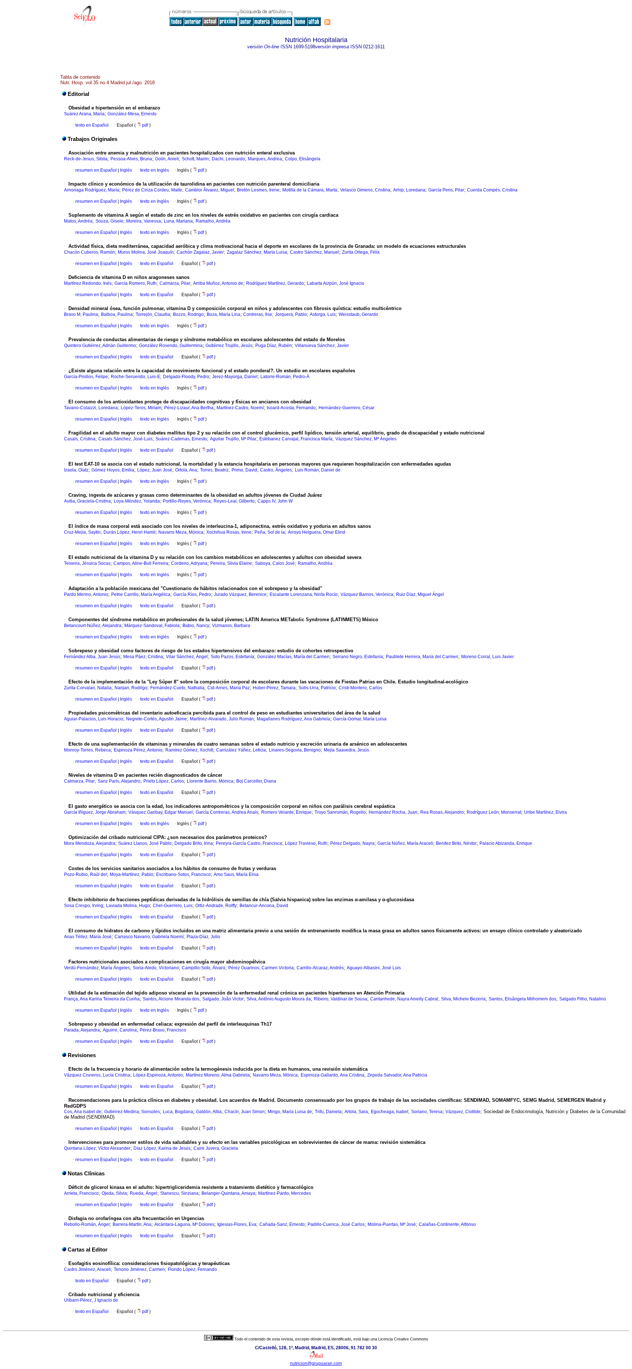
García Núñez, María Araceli (405, 843)
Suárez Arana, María (84, 113)
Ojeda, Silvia (114, 1193)
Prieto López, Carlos (163, 781)
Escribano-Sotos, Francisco (183, 874)
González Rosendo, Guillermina (171, 345)
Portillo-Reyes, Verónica (187, 501)
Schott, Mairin (195, 158)
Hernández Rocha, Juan (393, 812)
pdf (145, 125)
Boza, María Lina (223, 314)
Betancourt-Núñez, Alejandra (92, 625)
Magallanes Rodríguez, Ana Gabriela (293, 718)
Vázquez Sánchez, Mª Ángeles (365, 438)
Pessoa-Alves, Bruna (131, 158)
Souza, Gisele (109, 221)
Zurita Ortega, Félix (361, 252)
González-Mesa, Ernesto (132, 113)
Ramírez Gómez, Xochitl (189, 750)
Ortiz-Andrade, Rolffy (216, 905)
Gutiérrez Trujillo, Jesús (229, 345)
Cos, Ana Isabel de (82, 1111)
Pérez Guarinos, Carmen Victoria (261, 967)
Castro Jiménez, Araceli (87, 1269)
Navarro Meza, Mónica (180, 532)
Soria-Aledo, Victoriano (156, 967)
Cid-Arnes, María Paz (228, 687)
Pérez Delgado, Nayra (352, 843)
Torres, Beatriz (214, 470)
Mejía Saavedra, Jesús (346, 750)
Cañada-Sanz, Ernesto (282, 1224)
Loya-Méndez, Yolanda (137, 501)
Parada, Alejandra (82, 1030)
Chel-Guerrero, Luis (172, 905)
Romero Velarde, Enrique (286, 812)
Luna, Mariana (178, 221)
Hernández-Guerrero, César (347, 407)
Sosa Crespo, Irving (83, 905)
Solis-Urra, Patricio (317, 687)
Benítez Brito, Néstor (456, 843)
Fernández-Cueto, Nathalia (177, 687)
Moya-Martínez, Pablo (131, 874)
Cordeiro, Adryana (189, 563)
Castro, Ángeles (276, 470)
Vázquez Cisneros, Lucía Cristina (97, 1075)
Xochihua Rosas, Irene (229, 532)
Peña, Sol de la (270, 532)
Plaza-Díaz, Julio (203, 936)
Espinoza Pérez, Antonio (138, 750)
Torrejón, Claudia (153, 314)
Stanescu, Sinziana (179, 1193)
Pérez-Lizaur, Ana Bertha (189, 407)
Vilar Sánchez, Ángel (187, 656)
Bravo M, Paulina (81, 314)
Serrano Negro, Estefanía (357, 656)
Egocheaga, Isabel (389, 1111)
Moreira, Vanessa (143, 221)
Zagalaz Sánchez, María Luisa (257, 252)
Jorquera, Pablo (291, 314)
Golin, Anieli (167, 158)
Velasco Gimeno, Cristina (365, 190)
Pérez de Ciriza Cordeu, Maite (152, 190)
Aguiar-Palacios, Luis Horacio (93, 718)
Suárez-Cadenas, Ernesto (181, 438)
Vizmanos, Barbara (231, 625)
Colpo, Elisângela (302, 158)
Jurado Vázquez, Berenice (240, 594)
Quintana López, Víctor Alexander (97, 1148)
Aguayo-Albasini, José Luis (374, 967)
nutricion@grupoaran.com (316, 1363)
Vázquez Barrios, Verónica (367, 594)
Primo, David (244, 470)
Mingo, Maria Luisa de (290, 1111)
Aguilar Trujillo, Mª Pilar (233, 438)
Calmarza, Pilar (174, 283)
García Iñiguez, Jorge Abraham (94, 812)
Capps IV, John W (275, 501)
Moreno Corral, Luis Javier (487, 656)
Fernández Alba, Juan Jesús (92, 656)
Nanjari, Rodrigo (130, 687)
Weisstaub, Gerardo (358, 314)
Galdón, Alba (209, 1111)
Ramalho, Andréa (213, 221)
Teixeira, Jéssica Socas (87, 563)
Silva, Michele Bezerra (463, 998)
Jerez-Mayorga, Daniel (234, 376)
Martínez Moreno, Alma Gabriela (218, 1075)
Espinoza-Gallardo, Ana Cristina (332, 1075)
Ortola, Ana (186, 470)
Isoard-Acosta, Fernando (291, 407)
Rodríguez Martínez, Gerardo (275, 283)
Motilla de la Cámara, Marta (309, 190)
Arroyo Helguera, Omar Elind (316, 532)
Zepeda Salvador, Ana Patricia (397, 1075)
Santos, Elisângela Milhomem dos (522, 998)
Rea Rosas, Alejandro (442, 812)
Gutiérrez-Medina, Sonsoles (132, 1111)
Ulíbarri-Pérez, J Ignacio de (91, 1300)
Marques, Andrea (265, 158)
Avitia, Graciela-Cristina (87, 501)
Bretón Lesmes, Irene (258, 190)
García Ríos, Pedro (192, 594)
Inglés (125, 170)
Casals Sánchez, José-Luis (125, 438)
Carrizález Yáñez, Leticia (241, 750)
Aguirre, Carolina (120, 1030)
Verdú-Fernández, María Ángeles (97, 967)
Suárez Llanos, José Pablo (145, 843)
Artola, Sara (356, 1111)
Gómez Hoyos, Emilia (112, 470)
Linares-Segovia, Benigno (295, 750)
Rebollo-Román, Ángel (87, 1224)
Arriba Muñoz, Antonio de (218, 283)
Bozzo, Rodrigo (188, 314)
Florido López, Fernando (192, 1269)
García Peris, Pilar (446, 190)
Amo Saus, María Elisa (236, 874)
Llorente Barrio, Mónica (210, 781)
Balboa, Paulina (117, 314)
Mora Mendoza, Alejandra (89, 843)
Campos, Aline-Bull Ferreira (140, 563)
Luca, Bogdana (178, 1111)
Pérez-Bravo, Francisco (163, 1030)
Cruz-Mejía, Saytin (82, 532)
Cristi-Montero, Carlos (360, 687)
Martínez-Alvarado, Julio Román (222, 718)
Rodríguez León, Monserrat (494, 812)
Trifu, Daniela (328, 1111)
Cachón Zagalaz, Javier (200, 252)
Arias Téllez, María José (88, 936)
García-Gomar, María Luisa (360, 718)
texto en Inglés (154, 170)
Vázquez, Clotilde (463, 1111)
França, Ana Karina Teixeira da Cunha (102, 998)
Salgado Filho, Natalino (582, 998)
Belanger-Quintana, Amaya (228, 1193)
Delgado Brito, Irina (193, 843)
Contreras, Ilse (257, 314)
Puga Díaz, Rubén (273, 345)
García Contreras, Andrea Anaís (227, 812)
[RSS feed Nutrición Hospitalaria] (327, 22)
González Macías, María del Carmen (293, 656)
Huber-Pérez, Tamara (274, 687)
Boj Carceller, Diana (256, 781)
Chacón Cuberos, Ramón (89, 252)
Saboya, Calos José (275, 563)
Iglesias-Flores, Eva (236, 1224)
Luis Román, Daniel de (318, 470)
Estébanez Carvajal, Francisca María (295, 438)
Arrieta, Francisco (81, 1193)
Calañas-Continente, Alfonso (447, 1224)
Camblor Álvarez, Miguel (209, 190)
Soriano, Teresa (427, 1111)
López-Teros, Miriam (141, 407)
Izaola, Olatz (76, 470)
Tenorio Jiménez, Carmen (139, 1269)
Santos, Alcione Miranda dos (171, 998)
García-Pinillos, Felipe (86, 376)
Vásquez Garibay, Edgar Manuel (160, 812)
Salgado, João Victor (223, 998)
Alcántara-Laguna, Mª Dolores (184, 1224)
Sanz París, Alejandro (119, 781)
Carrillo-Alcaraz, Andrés (320, 967)
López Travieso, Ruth (306, 843)
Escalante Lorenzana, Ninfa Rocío (304, 594)
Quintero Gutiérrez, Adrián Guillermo (100, 345)
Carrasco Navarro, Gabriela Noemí (149, 936)
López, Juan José (154, 470)
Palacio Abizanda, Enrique (505, 843)
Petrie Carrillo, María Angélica (140, 594)
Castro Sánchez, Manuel (314, 252)
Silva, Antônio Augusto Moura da (279, 998)
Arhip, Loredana (409, 190)
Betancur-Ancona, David (264, 905)
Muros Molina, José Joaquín (146, 252)
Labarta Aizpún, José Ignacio (335, 283)
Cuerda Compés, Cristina (492, 190)
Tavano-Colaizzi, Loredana (91, 407)
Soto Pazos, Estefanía (232, 656)
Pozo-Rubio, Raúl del (85, 874)
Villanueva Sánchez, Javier (322, 345)
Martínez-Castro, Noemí (240, 407)
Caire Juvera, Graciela (215, 1148)
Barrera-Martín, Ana (132, 1224)
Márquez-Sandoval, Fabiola (152, 625)
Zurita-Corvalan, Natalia (88, 687)
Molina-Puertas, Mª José (392, 1224)
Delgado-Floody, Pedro (186, 376)
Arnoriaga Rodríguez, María (91, 190)
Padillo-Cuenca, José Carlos (336, 1224)
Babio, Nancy (196, 625)
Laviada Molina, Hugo (128, 905)
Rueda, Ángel (143, 1193)
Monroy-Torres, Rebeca (87, 750)
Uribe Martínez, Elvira (545, 812)
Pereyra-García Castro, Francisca (249, 843)
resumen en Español (96, 170)
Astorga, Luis (323, 314)
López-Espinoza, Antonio (158, 1075)
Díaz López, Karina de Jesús (162, 1148)
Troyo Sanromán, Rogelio (340, 812)
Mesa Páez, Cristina (143, 656)
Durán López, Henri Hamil (129, 532)
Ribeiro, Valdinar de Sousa (340, 998)
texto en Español (92, 125)
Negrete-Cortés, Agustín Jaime (156, 718)
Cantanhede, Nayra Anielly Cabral (404, 998)
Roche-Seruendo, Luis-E (135, 376)
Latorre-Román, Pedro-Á (284, 376)
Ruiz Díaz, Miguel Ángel (420, 594)
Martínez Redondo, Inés (88, 283)
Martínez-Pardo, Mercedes (284, 1193)
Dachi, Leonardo (228, 158)
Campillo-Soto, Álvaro (203, 967)
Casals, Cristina (79, 438)
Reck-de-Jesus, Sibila (86, 158)
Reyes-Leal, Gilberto (234, 501)
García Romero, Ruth (135, 283)
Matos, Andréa (78, 221)
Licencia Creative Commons (403, 1339)
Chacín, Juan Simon (245, 1111)
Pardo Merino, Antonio (86, 594)
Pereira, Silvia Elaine (231, 563)
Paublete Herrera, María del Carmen (422, 656)
